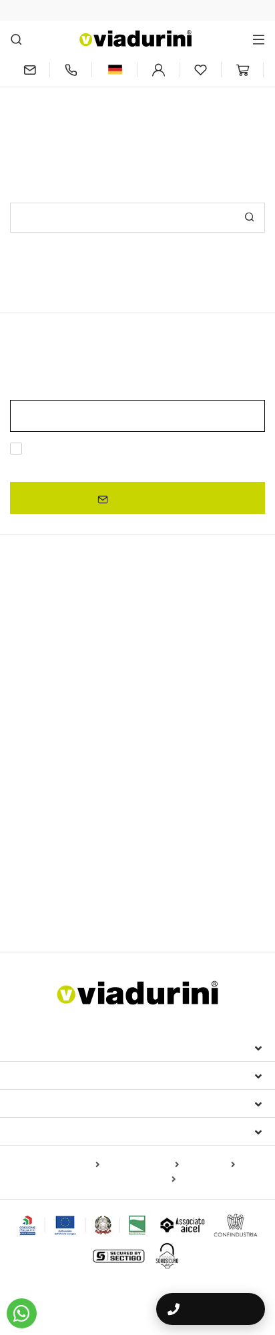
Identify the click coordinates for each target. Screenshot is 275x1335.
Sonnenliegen (39, 888)
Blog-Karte (209, 1165)
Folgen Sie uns (54, 1131)
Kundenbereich (56, 1103)
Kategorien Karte (142, 1165)
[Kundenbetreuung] (70, 69)
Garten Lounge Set (117, 888)
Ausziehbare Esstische (76, 632)
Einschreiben (143, 498)
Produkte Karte (65, 1165)
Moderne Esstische (65, 697)
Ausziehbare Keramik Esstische (79, 655)
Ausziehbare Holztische (207, 655)
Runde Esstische (47, 720)
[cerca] (16, 39)
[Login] (159, 69)
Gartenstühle (169, 842)
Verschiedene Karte (133, 1179)
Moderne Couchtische (58, 737)
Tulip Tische (182, 754)
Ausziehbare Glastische (67, 674)
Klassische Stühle (48, 823)
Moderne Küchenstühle (145, 823)
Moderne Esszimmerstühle (74, 842)
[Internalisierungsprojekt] (83, 1225)
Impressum (41, 1047)
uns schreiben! (192, 118)
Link (139, 465)
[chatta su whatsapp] (22, 1313)
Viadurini (38, 1075)
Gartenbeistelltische (58, 908)
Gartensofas (193, 888)
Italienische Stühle (63, 799)
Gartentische (43, 777)
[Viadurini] (135, 38)
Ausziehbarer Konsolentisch (187, 674)
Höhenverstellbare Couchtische (79, 754)
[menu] (258, 39)
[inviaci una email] (29, 69)
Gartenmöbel (47, 865)
